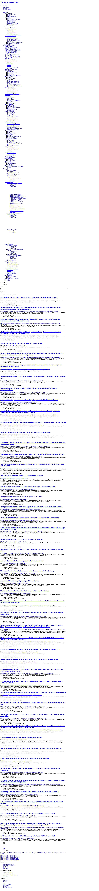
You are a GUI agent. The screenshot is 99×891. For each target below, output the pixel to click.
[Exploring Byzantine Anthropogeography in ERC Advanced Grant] (14, 563)
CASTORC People (11, 119)
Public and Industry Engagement (14, 136)
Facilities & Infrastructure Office (13, 40)
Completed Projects (11, 93)
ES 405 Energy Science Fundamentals (17, 196)
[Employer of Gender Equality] (55, 852)
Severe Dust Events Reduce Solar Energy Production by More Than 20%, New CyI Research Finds (32, 454)
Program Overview (13, 184)
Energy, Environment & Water (11, 69)
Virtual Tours (5, 868)
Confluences (9, 32)
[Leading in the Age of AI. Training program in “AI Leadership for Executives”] (16, 434)
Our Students (12, 180)
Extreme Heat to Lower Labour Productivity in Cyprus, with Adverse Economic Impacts (28, 297)
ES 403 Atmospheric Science (15, 194)
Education (9, 135)
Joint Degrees (10, 259)
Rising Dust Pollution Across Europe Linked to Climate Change (21, 343)
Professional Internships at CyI (9, 865)
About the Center (8, 70)
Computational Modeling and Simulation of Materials (13, 127)
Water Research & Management (13, 84)
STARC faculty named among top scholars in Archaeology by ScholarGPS (24, 758)
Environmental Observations (13, 147)
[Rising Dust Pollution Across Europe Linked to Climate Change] (13, 345)
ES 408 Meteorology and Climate (16, 197)
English (11, 874)
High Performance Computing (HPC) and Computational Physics (14, 129)
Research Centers (8, 46)
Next (4, 848)
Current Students (8, 275)
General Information (9, 76)
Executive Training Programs (13, 263)
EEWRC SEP (10, 73)
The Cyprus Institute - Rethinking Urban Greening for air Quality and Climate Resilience (29, 659)
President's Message (11, 170)
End (3, 849)
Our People (5, 8)
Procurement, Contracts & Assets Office (15, 42)
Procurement (5, 866)
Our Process (9, 64)
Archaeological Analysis (12, 109)
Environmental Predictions (12, 148)
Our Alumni (12, 181)
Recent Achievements (11, 86)
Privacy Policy (6, 885)
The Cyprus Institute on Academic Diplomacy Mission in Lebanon (21, 496)
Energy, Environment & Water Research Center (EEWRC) (11, 48)
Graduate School (10, 171)
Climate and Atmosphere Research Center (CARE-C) (12, 55)
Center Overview (10, 71)
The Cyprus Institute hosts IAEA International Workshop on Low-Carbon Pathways (27, 571)
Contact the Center (11, 78)
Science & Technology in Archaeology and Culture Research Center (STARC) (13, 50)
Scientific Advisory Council (12, 23)
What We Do (9, 63)
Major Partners (10, 30)
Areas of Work (8, 161)
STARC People (10, 99)
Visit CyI (4, 867)
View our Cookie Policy (13, 18)
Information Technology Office (13, 43)
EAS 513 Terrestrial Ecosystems (16, 205)
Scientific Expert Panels (12, 24)
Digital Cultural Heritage (12, 229)
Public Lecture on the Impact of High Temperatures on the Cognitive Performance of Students (31, 748)
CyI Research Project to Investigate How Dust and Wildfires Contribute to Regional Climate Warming (33, 692)
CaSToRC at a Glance (11, 117)
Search (1, 5)
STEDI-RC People (11, 160)
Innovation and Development (11, 60)
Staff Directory (5, 880)
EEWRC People (10, 74)
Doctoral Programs (9, 244)
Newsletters (10, 873)
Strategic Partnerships (11, 29)
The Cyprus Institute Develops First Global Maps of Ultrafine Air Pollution (24, 591)
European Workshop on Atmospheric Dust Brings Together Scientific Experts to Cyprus (29, 400)
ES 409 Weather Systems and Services (18, 198)
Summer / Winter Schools (12, 266)
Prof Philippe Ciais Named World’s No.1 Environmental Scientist (21, 475)
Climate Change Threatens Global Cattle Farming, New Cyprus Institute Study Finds (27, 486)
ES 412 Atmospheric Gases (15, 199)
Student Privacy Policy (11, 175)
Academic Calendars (11, 273)
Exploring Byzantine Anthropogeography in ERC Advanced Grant (21, 561)
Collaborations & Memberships (13, 174)
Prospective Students (9, 268)
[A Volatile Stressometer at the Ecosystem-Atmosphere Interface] (13, 739)
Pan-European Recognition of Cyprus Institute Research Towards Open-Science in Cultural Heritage (33, 422)
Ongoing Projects (10, 113)
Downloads (9, 274)
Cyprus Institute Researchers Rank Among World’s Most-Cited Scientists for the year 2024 (29, 649)
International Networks (11, 31)
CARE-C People (10, 140)
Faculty (11, 178)
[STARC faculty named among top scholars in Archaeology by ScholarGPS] (15, 760)
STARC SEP (10, 98)
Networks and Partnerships (12, 67)
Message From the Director (12, 118)
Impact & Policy (10, 149)
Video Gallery (5, 876)
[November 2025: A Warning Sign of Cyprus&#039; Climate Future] (14, 583)
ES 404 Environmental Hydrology (16, 195)
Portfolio (9, 65)
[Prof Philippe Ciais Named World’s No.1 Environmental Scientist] (14, 478)
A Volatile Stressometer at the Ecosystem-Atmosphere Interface (21, 737)
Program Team (13, 186)
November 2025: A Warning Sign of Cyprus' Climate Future (19, 581)
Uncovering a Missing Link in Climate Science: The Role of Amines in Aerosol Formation (29, 792)
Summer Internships (11, 265)
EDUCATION (5, 168)
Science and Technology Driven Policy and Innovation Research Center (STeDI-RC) (13, 57)
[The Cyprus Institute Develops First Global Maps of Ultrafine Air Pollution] (15, 593)
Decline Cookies (17, 21)
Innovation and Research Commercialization (12, 90)
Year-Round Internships (12, 264)
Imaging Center (10, 110)
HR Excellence (6, 7)
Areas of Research (9, 104)
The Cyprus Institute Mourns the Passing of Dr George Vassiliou (21, 539)
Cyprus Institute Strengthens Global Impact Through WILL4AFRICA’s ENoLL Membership (29, 517)
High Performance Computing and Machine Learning (14, 214)
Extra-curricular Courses (12, 262)
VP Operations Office (11, 37)
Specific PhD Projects (11, 260)
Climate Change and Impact (13, 81)
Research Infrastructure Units (13, 145)
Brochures (5, 873)
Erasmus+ (7, 279)
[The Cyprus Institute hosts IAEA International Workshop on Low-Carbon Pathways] (17, 573)
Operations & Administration (10, 36)
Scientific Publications (11, 88)
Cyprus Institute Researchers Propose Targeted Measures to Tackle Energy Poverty (27, 813)
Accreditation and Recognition (13, 172)
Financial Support (11, 272)
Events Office (10, 41)
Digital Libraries (10, 105)
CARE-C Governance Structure (13, 142)
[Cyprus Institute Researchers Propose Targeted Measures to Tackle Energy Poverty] (17, 815)
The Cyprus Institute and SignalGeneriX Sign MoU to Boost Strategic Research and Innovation (31, 507)
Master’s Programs (9, 182)
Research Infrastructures (10, 59)
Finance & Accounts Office (12, 38)
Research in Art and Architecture (13, 107)
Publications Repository (7, 872)
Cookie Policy (5, 886)
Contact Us (7, 280)
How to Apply (10, 271)
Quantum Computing (11, 123)
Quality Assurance (11, 173)
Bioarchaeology (10, 108)
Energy (8, 80)
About (6, 169)
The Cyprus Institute (9, 2)
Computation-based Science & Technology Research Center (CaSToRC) (11, 52)
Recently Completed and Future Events (15, 166)
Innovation (9, 151)
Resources (9, 68)
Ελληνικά (16, 874)
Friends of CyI (8, 44)
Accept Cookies (9, 21)
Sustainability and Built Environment (14, 85)
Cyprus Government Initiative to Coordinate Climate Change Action (14, 35)
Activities (9, 66)
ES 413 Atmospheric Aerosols (16, 200)
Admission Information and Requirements (12, 270)
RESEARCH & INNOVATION (9, 45)
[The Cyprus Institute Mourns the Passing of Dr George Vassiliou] (13, 541)
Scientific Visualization (12, 106)
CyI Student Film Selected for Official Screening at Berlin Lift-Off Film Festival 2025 (27, 836)
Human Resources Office (12, 39)
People (8, 176)
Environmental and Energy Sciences (14, 183)
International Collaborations (10, 27)
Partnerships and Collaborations (13, 75)
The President (10, 25)
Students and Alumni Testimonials (12, 278)
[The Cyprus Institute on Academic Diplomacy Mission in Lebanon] (14, 499)
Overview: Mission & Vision (12, 116)
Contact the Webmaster (7, 887)
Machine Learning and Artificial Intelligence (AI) (13, 125)
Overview (9, 28)
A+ (1, 286)
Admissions (12, 185)
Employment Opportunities (8, 864)
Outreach (9, 77)
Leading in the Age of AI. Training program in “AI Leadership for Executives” (25, 432)
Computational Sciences (12, 245)
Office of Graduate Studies (15, 177)
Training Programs (9, 261)
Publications (9, 131)
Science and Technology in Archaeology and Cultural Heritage (14, 255)
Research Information (9, 87)
